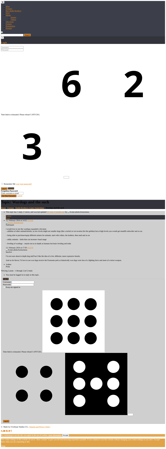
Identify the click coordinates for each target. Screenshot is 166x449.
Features (9, 9)
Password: (7, 285)
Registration (10, 26)
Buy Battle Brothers (13, 11)
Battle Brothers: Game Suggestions (29, 208)
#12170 (30, 248)
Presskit (9, 28)
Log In (6, 421)
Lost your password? (24, 184)
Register (11, 188)
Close (3, 446)
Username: (7, 282)
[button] (2, 33)
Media (8, 15)
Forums (9, 24)
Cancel (19, 196)
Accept (65, 435)
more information (55, 435)
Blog (8, 6)
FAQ (8, 13)
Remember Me (9, 184)
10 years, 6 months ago (56, 212)
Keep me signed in (13, 287)
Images (13, 17)
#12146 (30, 220)
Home (3, 208)
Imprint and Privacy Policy (40, 427)
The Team (10, 22)
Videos (13, 20)
